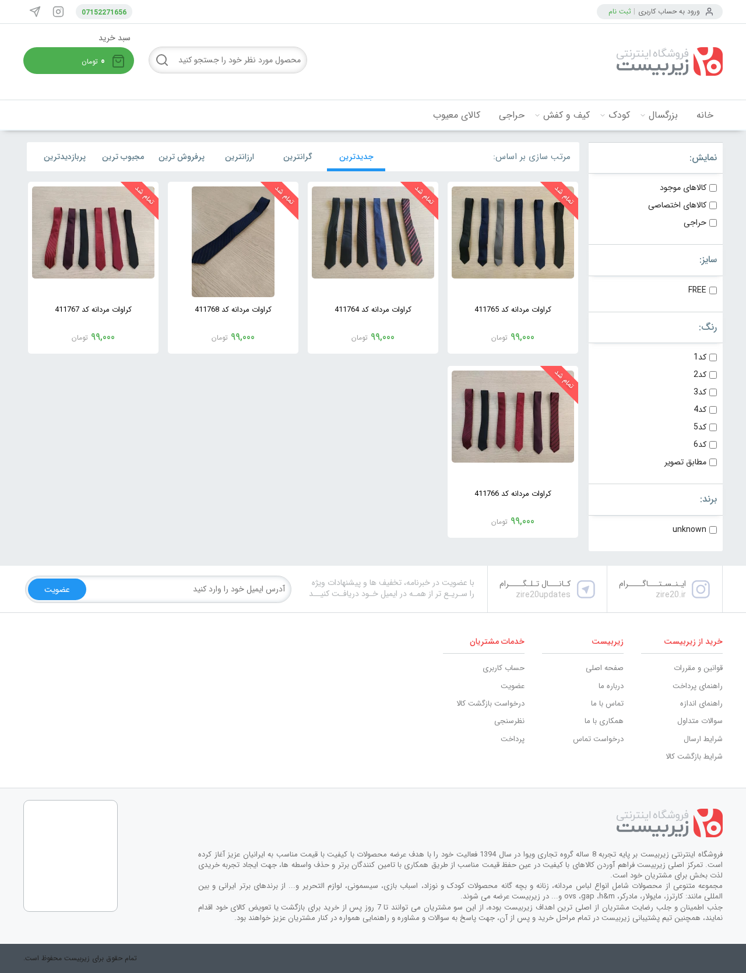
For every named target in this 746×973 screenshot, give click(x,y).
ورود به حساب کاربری (669, 11)
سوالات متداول (700, 721)
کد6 (700, 444)
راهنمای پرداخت (698, 686)
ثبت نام (619, 11)
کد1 (700, 357)
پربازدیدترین (65, 156)
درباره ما (611, 686)
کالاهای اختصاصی (677, 205)
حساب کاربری (504, 668)
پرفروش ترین (182, 156)
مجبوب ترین (123, 156)
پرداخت (513, 739)
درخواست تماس (598, 739)
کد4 (700, 409)
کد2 (700, 374)
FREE (697, 290)
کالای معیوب (456, 115)
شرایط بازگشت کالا (694, 756)
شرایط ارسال (703, 739)
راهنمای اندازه (701, 703)
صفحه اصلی (605, 668)
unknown (689, 529)
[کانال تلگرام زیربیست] (35, 11)
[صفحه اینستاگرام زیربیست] (58, 11)
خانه (704, 115)
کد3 (700, 392)
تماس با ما (607, 703)
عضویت (513, 686)
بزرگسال (663, 115)
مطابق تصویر (685, 462)
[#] (460, 823)
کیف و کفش (566, 115)
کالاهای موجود (683, 187)
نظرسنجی (509, 721)
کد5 (700, 427)
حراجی (512, 115)
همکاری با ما (604, 721)
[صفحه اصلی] (635, 62)
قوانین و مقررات (698, 668)
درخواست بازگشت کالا (490, 703)
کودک (619, 115)
